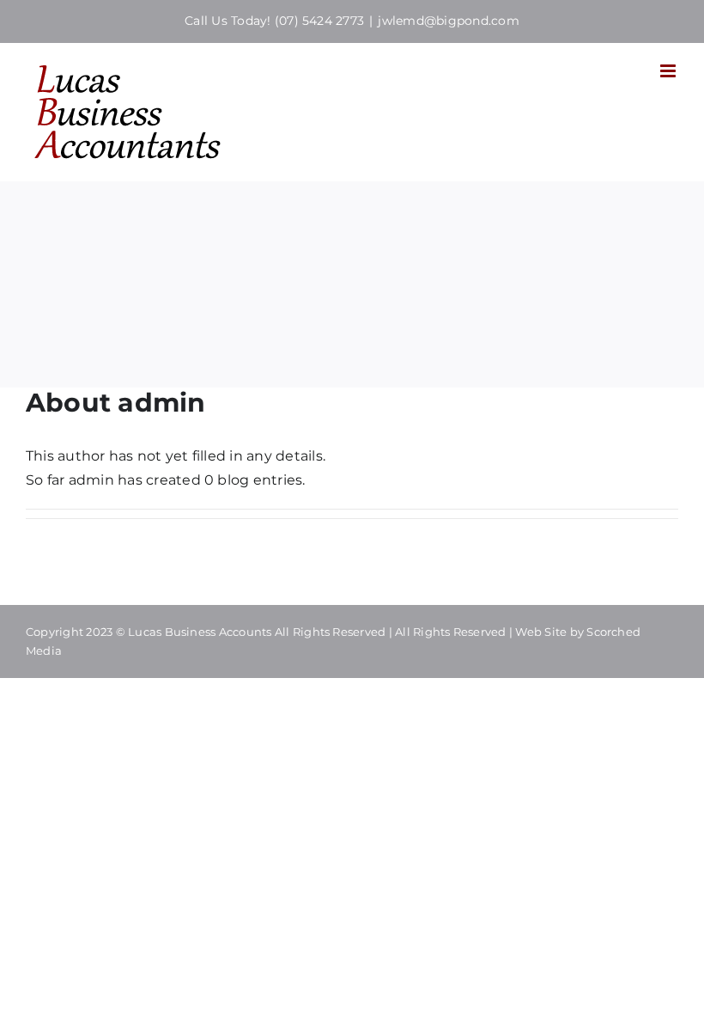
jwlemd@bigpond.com (448, 20)
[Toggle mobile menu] (669, 71)
